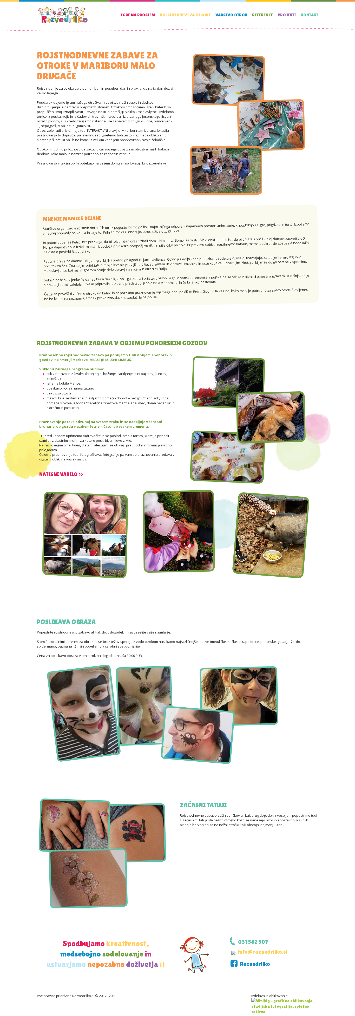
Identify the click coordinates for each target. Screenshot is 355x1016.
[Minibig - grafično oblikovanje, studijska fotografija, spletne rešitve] (284, 1005)
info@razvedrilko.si (262, 951)
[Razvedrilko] (63, 22)
